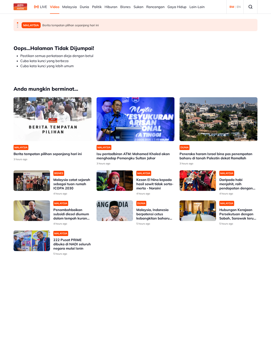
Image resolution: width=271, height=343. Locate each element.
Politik (97, 7)
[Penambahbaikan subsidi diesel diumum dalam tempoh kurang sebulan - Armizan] (32, 210)
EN (239, 7)
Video (54, 7)
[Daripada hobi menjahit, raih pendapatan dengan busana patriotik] (198, 180)
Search (250, 7)
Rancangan (155, 7)
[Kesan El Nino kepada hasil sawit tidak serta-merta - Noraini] (115, 180)
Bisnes (125, 7)
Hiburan (111, 7)
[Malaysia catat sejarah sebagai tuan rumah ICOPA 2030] (32, 180)
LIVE (43, 7)
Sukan (138, 7)
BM (232, 7)
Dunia (84, 7)
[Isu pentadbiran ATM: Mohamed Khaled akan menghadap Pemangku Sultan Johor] (135, 119)
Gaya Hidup (177, 7)
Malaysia (69, 7)
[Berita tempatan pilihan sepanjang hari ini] (52, 119)
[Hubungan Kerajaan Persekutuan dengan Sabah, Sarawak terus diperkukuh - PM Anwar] (198, 210)
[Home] (20, 7)
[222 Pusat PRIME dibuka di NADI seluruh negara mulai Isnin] (32, 241)
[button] (17, 23)
